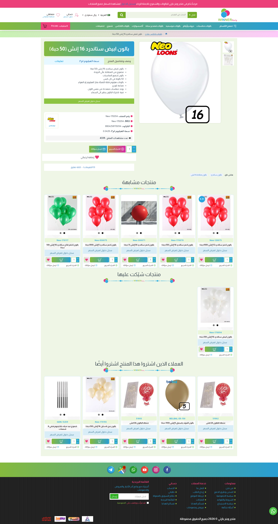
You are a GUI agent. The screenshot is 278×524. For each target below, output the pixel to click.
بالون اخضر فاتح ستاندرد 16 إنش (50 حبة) (62, 246)
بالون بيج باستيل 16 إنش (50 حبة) (101, 426)
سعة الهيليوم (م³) (89, 61)
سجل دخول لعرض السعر (89, 101)
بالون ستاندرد (216, 175)
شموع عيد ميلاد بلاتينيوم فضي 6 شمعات (62, 427)
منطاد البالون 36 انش (139, 423)
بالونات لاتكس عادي (153, 34)
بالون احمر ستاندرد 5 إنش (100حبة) (100, 245)
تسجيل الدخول (128, 3)
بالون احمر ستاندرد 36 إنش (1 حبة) (139, 245)
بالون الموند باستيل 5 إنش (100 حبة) (177, 423)
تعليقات (59, 61)
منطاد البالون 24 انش (215, 423)
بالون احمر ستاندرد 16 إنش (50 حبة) (177, 245)
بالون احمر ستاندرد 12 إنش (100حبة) (215, 245)
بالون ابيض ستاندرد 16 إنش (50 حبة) (215, 337)
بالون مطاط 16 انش (199, 175)
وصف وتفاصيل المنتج (119, 61)
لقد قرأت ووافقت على (131, 503)
